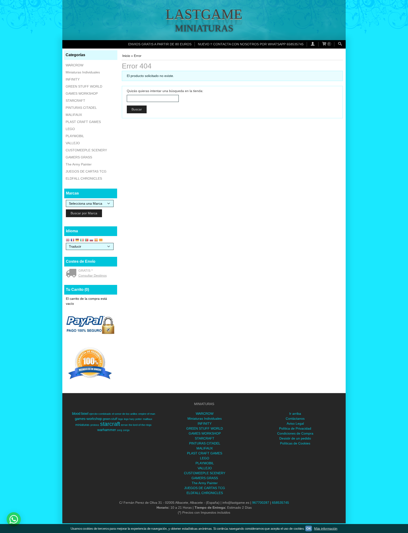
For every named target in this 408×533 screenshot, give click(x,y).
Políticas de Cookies (295, 443)
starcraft (110, 424)
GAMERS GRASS (79, 157)
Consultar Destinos (92, 275)
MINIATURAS (204, 28)
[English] (68, 240)
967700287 (260, 502)
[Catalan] (101, 240)
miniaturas (82, 425)
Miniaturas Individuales (83, 72)
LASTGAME (204, 14)
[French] (72, 240)
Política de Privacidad (295, 428)
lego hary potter (133, 419)
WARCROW (74, 65)
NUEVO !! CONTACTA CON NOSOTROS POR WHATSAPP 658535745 (251, 44)
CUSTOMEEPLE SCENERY (86, 150)
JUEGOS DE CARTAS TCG (86, 171)
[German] (77, 240)
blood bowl (80, 413)
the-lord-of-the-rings (140, 424)
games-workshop (88, 419)
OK (308, 528)
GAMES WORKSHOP (82, 93)
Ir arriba (295, 413)
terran (124, 424)
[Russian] (91, 240)
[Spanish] (96, 240)
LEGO (70, 129)
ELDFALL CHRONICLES (84, 178)
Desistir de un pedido (295, 438)
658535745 (280, 502)
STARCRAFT (75, 100)
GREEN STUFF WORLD (84, 86)
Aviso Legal (295, 423)
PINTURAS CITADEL (81, 108)
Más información (325, 528)
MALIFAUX (74, 115)
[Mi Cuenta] (312, 44)
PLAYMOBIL (75, 136)
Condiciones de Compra (295, 433)
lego (120, 419)
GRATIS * (85, 270)
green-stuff (110, 419)
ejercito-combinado (100, 413)
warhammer (106, 430)
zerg (119, 430)
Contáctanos (295, 418)
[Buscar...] (340, 44)
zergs (126, 430)
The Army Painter (79, 164)
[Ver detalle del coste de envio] (72, 273)
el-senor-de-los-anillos (124, 413)
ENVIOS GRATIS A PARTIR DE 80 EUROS (159, 44)
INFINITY (73, 79)
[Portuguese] (87, 240)
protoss (94, 424)
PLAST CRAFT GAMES (83, 122)
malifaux (147, 419)
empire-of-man (146, 413)
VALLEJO (73, 143)
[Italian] (82, 240)
